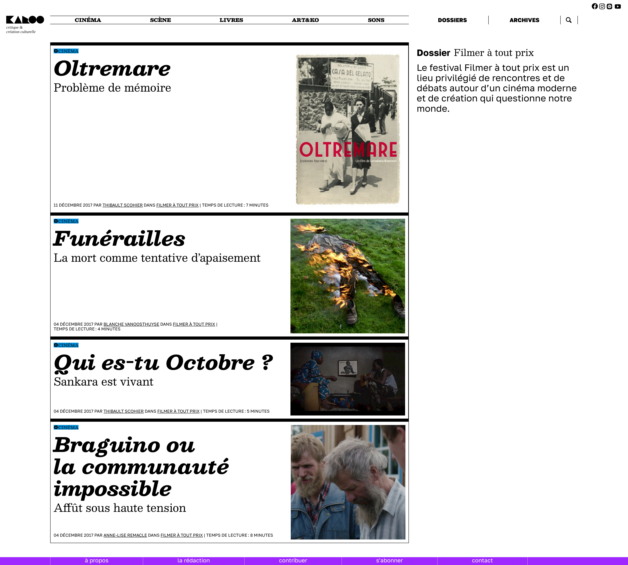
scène (160, 20)
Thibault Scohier (123, 205)
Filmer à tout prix (177, 205)
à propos (96, 560)
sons (376, 20)
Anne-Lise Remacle (125, 535)
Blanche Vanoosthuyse (131, 324)
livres (231, 20)
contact (482, 560)
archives (524, 20)
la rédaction (193, 560)
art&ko (305, 20)
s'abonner (389, 560)
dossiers (452, 20)
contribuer (293, 560)
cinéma (88, 20)
